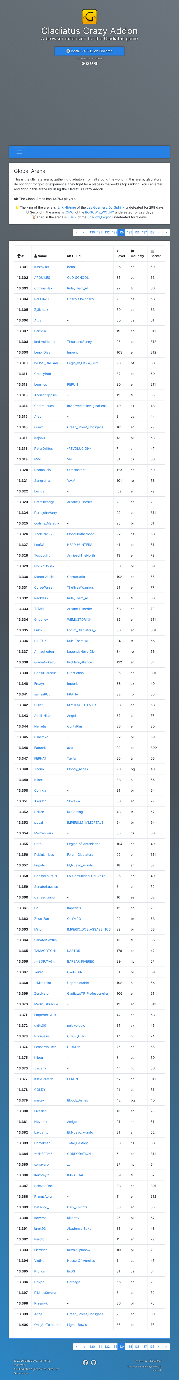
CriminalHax (43, 288)
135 (129, 232)
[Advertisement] (89, 110)
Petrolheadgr (44, 502)
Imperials (74, 908)
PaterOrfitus (43, 448)
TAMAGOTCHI (45, 951)
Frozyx (39, 683)
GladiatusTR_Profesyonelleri (88, 993)
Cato (37, 844)
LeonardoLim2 (45, 1047)
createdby (147, 1361)
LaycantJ (41, 1132)
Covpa (39, 1282)
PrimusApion (43, 1196)
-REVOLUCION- (79, 448)
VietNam (40, 1260)
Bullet (38, 705)
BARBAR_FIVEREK (80, 961)
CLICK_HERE (76, 1036)
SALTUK (40, 641)
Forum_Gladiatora (80, 854)
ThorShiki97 (43, 534)
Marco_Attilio (44, 577)
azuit (71, 748)
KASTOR (73, 951)
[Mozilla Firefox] (87, 63)
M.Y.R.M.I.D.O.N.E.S (82, 705)
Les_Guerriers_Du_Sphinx (105, 207)
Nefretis (40, 726)
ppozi (38, 822)
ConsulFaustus (45, 673)
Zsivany (40, 1068)
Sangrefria (42, 480)
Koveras (40, 1218)
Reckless (41, 598)
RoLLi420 (41, 299)
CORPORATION (79, 1154)
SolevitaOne (43, 1186)
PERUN (72, 384)
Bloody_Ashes (77, 769)
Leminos (40, 384)
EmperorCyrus (45, 1015)
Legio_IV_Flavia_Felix (82, 363)
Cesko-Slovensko (80, 299)
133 (114, 232)
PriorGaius (42, 1036)
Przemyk (41, 1303)
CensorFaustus (45, 876)
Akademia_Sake (79, 1228)
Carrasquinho (44, 897)
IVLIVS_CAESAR (46, 363)
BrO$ (71, 1271)
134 (122, 232)
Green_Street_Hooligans (85, 427)
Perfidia (40, 331)
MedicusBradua (46, 1004)
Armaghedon (44, 651)
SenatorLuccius (46, 886)
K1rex (38, 780)
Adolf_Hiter (42, 716)
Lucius (39, 491)
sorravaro (41, 1164)
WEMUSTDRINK (79, 619)
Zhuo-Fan (41, 919)
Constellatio (76, 577)
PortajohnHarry (45, 513)
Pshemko (41, 737)
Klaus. (72, 217)
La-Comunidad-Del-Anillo (86, 876)
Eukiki (38, 630)
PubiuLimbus (44, 854)
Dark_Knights (77, 1207)
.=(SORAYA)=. (44, 961)
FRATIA (72, 694)
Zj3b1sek (41, 309)
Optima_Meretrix (46, 523)
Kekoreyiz (41, 1175)
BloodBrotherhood (81, 534)
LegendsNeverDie (81, 651)
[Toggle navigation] (19, 152)
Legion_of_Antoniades (83, 844)
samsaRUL (42, 694)
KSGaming (75, 812)
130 (92, 232)
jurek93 (40, 1228)
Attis (37, 320)
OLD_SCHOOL (78, 277)
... (68, 1164)
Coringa (40, 790)
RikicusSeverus (45, 1293)
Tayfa (71, 758)
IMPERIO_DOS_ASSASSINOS (89, 929)
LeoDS (39, 545)
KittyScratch (43, 1079)
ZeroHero (41, 993)
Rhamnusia (42, 470)
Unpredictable (78, 983)
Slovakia (73, 801)
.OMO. (69, 212)
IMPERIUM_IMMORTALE (85, 822)
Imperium (74, 352)
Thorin (39, 769)
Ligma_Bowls (77, 1325)
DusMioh (73, 1047)
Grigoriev (41, 619)
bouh (71, 267)
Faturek (40, 748)
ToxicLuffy (42, 555)
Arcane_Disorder (79, 502)
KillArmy (73, 1218)
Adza (38, 1314)
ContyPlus (75, 726)
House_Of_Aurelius (81, 1260)
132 (107, 232)
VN (69, 459)
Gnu (37, 908)
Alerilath (40, 801)
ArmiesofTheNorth (81, 555)
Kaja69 (39, 438)
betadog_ (41, 1207)
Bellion (39, 812)
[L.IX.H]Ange (66, 207)
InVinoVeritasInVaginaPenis (87, 406)
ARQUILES (42, 277)
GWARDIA (74, 972)
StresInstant (76, 470)
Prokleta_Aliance (79, 662)
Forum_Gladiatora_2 (81, 630)
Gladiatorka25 (45, 662)
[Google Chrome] (83, 63)
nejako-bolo (76, 1025)
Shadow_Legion (99, 217)
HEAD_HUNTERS (79, 545)
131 (99, 232)
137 (144, 232)
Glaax (38, 427)
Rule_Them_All (77, 288)
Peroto (39, 1239)
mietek (39, 1100)
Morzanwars (43, 833)
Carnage (73, 1282)
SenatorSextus (45, 940)
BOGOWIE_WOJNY (99, 212)
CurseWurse (43, 587)
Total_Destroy (77, 1143)
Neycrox (40, 1122)
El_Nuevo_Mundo (80, 865)
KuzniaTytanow (78, 1250)
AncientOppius (45, 395)
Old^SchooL (76, 673)
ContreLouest (44, 406)
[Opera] (91, 63)
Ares (37, 416)
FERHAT (40, 758)
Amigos (72, 1122)
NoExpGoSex (44, 566)
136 (137, 232)
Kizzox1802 (43, 267)
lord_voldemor (44, 342)
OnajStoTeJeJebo (47, 1325)
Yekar (38, 972)
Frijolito (39, 865)
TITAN (39, 609)
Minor (38, 929)
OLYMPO (74, 919)
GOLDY (39, 1090)
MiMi (37, 459)
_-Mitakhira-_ (44, 983)
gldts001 (41, 1025)
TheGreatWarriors (80, 587)
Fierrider (40, 1250)
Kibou (38, 1057)
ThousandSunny (79, 342)
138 (152, 232)
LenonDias (42, 352)
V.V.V (71, 480)
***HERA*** (43, 1154)
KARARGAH (75, 1175)
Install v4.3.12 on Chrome (91, 51)
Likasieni (40, 1111)
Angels (72, 716)
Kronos (39, 1271)
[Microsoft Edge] (95, 63)
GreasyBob (42, 374)
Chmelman (42, 1143)
